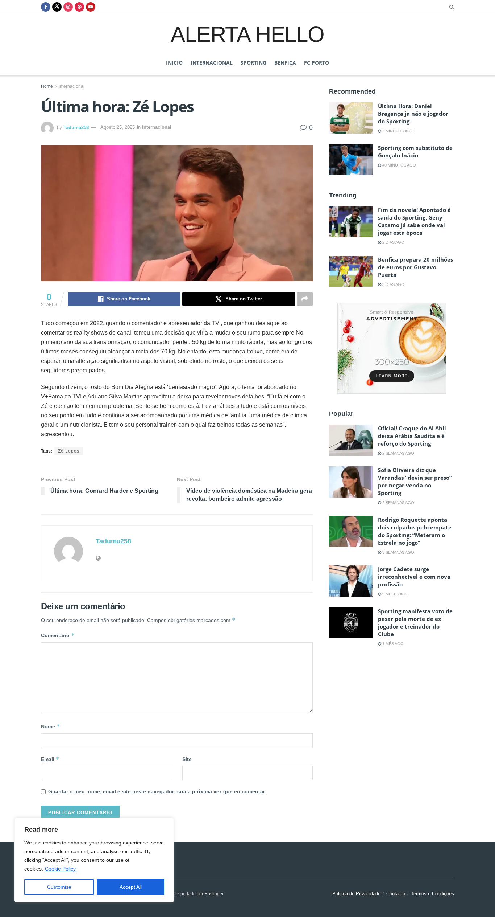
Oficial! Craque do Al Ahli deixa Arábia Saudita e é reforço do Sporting (412, 436)
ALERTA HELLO (247, 33)
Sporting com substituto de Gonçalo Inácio (415, 151)
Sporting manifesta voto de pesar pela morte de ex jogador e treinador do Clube (415, 622)
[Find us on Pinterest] (79, 7)
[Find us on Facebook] (45, 7)
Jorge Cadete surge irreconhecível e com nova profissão (414, 576)
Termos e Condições (432, 893)
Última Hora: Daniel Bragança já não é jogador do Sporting (413, 113)
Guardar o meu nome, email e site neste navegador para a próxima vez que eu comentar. (157, 791)
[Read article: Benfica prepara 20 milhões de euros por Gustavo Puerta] (351, 271)
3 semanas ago (397, 552)
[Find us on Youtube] (90, 7)
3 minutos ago (397, 131)
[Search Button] (451, 7)
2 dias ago (392, 242)
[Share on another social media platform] (305, 299)
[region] (94, 860)
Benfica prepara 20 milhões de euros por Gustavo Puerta (415, 267)
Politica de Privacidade (356, 893)
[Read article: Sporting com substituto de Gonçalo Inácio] (351, 159)
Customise (59, 887)
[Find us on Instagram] (68, 7)
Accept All (131, 887)
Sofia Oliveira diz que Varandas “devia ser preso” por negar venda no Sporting (415, 481)
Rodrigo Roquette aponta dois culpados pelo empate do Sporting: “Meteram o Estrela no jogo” (415, 531)
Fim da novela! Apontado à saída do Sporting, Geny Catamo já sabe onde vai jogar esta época (414, 221)
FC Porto (316, 62)
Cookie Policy (60, 869)
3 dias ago (392, 284)
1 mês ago (392, 644)
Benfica (285, 62)
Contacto (395, 893)
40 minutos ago (398, 165)
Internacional (212, 62)
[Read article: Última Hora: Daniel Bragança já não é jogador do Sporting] (351, 118)
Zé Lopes (68, 451)
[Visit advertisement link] (391, 348)
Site (187, 759)
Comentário (58, 635)
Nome (50, 726)
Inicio (174, 62)
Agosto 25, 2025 (117, 127)
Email (50, 759)
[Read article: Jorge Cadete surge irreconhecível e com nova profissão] (351, 581)
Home (47, 86)
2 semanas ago (397, 453)
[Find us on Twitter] (57, 7)
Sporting (253, 62)
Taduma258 (76, 127)
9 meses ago (395, 594)
